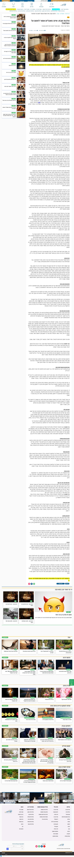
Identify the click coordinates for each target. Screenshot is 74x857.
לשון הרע (68, 834)
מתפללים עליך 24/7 (54, 821)
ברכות (22, 807)
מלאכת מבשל (60, 583)
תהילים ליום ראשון (46, 11)
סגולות (69, 821)
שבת (39, 102)
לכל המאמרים (5, 637)
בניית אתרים (6, 854)
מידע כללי (56, 807)
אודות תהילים (22, 1)
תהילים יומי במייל (45, 819)
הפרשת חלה (21, 829)
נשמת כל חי (32, 9)
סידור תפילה (56, 829)
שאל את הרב (38, 9)
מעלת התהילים (67, 836)
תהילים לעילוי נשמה (47, 9)
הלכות (69, 826)
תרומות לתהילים (5, 1)
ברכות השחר (21, 821)
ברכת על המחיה (20, 814)
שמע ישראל (68, 814)
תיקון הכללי (56, 826)
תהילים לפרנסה (54, 11)
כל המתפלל (56, 819)
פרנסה (22, 824)
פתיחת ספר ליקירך (64, 9)
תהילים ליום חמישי (13, 11)
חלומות (68, 824)
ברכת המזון (21, 819)
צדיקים (68, 831)
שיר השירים (56, 814)
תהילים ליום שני (38, 11)
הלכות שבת (67, 583)
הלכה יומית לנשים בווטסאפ (43, 814)
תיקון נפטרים (56, 824)
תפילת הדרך (68, 812)
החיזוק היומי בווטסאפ (44, 812)
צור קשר (14, 1)
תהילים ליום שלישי (30, 11)
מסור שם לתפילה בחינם (11, 9)
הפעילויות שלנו (30, 1)
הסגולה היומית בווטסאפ (44, 817)
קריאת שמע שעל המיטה (66, 817)
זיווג (22, 826)
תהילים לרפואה (61, 11)
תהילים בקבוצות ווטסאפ (42, 807)
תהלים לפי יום (31, 807)
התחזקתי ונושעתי (55, 831)
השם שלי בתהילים (56, 9)
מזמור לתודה (26, 9)
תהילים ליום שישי (31, 824)
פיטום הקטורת (20, 9)
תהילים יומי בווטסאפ (44, 809)
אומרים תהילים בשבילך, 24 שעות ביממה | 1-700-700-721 (62, 1)
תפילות (68, 807)
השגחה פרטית (55, 834)
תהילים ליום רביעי (21, 11)
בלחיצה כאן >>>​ (65, 67)
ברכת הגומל (21, 817)
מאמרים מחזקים (55, 836)
